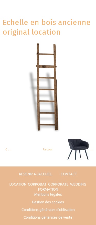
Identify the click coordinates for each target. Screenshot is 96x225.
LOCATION (17, 184)
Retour (48, 149)
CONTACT (69, 174)
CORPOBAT (37, 184)
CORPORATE (58, 184)
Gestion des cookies (48, 202)
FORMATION (48, 189)
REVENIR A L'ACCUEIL (35, 174)
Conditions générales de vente (48, 217)
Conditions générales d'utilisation (48, 210)
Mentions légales (48, 194)
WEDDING (78, 184)
